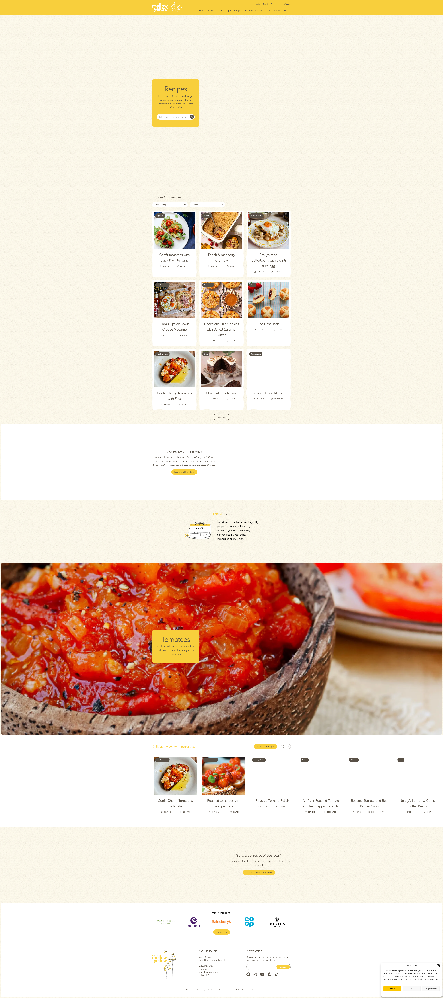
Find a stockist (221, 932)
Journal (287, 10)
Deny (411, 989)
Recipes (238, 10)
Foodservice (276, 4)
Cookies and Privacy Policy (231, 990)
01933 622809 (205, 957)
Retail (265, 4)
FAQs (257, 4)
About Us (212, 10)
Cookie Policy (410, 994)
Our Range (225, 10)
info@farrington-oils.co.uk (212, 960)
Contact (287, 4)
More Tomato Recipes (265, 746)
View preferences (431, 989)
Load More (221, 417)
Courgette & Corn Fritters (184, 472)
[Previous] (281, 746)
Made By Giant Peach (250, 990)
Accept (392, 989)
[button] (438, 966)
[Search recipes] (192, 117)
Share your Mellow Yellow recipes (258, 872)
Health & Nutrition (254, 10)
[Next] (288, 746)
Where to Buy (273, 10)
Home (201, 10)
